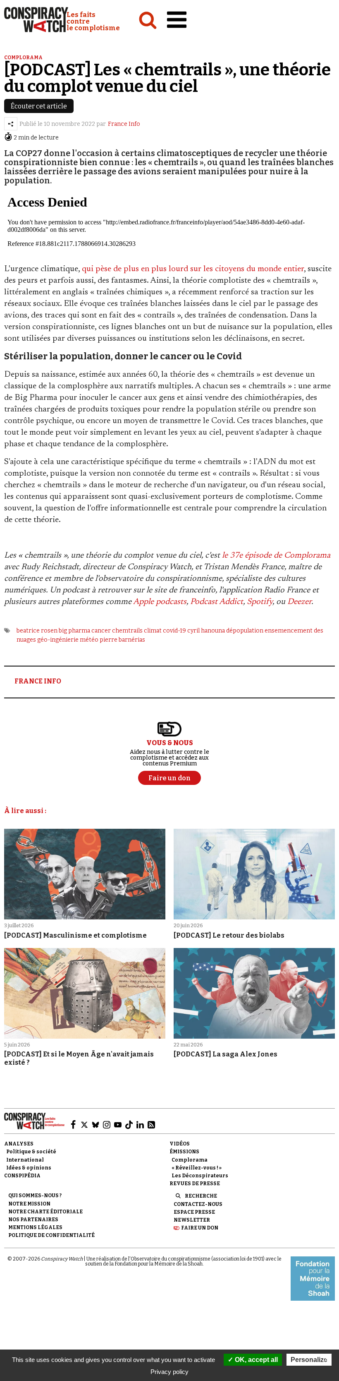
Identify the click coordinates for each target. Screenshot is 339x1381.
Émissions (184, 1152)
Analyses (18, 1144)
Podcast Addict (216, 602)
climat (153, 630)
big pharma (74, 630)
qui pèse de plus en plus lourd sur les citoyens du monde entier (193, 269)
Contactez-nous (198, 1204)
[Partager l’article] (10, 123)
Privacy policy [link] (169, 1371)
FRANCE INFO (37, 681)
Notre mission (29, 1204)
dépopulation (244, 630)
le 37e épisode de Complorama (276, 555)
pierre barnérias (122, 639)
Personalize (309, 1359)
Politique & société (31, 1152)
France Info (124, 124)
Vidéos (180, 1144)
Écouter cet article (39, 106)
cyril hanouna (206, 630)
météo (89, 639)
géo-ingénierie (58, 639)
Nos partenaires (33, 1219)
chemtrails (127, 630)
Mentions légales (35, 1227)
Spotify (259, 602)
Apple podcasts (159, 602)
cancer (101, 630)
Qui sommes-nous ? (35, 1195)
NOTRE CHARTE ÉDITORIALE (45, 1212)
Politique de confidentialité (51, 1235)
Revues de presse (195, 1183)
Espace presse (194, 1212)
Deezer (299, 602)
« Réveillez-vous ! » (197, 1168)
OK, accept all (255, 1359)
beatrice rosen (37, 630)
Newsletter (192, 1220)
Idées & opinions (28, 1168)
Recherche (201, 1196)
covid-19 (174, 630)
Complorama (23, 57)
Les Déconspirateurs (200, 1176)
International (25, 1160)
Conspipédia (22, 1176)
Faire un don (199, 1228)
